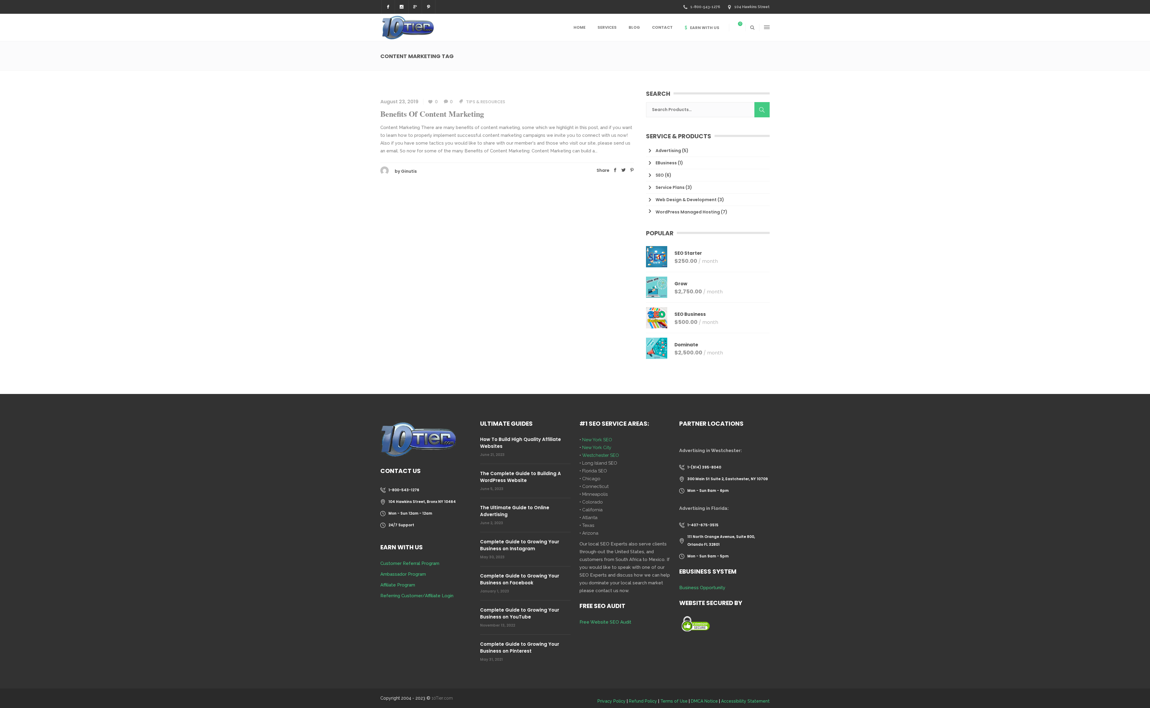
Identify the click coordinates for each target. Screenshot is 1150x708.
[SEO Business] (656, 317)
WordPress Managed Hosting (688, 212)
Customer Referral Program (409, 563)
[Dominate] (656, 348)
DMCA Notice (704, 701)
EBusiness (666, 163)
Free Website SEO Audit (605, 622)
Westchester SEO (600, 455)
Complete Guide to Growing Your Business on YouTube (519, 613)
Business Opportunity (702, 587)
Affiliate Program (397, 585)
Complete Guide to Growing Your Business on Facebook (519, 579)
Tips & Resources (485, 102)
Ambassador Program (403, 574)
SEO (660, 175)
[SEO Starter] (656, 256)
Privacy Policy (611, 701)
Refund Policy (643, 701)
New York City (596, 447)
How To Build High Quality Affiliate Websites (520, 442)
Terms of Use (674, 701)
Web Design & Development (686, 200)
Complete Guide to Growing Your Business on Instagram (519, 545)
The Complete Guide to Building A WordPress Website (520, 476)
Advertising (668, 151)
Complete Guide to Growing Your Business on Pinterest (519, 647)
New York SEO (597, 439)
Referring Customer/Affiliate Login (416, 595)
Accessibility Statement (745, 701)
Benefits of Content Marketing (432, 113)
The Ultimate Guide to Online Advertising (514, 511)
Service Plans (670, 187)
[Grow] (656, 287)
